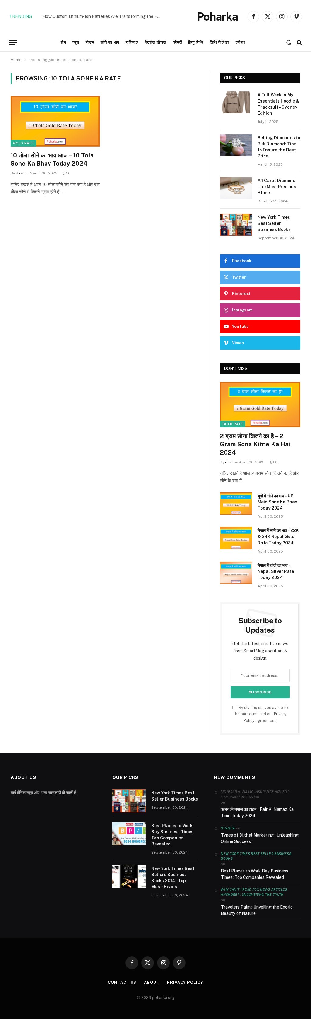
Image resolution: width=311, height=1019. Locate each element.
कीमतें (177, 42)
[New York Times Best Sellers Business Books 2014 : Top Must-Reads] (129, 876)
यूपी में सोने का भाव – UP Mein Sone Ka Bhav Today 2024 (277, 501)
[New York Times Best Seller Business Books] (236, 225)
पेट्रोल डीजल (155, 42)
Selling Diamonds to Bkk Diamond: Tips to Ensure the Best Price (279, 146)
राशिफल (132, 42)
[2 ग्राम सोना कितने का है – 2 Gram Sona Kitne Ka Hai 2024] (260, 404)
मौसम (90, 42)
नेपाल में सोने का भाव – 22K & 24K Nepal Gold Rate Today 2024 (278, 536)
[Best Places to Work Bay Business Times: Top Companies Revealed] (129, 833)
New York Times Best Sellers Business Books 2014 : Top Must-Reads (172, 877)
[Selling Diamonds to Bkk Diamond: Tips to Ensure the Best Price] (236, 145)
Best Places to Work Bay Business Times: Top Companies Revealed (173, 834)
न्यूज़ (75, 42)
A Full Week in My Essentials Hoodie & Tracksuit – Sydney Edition (278, 104)
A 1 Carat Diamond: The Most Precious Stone (277, 186)
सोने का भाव (110, 42)
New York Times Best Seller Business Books (274, 223)
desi (19, 173)
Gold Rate (23, 143)
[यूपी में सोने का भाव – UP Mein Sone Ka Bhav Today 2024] (236, 503)
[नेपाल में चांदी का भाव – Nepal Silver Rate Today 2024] (236, 573)
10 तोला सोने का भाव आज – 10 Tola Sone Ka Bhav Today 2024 (52, 159)
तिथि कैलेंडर (220, 42)
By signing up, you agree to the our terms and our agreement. (261, 714)
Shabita (228, 828)
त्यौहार (241, 42)
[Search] (299, 42)
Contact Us (122, 982)
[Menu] (13, 42)
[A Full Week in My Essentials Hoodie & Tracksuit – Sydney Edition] (236, 102)
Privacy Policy (185, 982)
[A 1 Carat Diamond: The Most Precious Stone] (236, 188)
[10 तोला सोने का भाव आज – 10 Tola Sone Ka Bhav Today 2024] (55, 121)
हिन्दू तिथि (195, 42)
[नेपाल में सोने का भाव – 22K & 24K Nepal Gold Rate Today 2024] (236, 538)
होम (63, 42)
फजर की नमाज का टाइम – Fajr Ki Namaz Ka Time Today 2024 (257, 812)
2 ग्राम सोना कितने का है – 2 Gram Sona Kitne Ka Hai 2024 (255, 444)
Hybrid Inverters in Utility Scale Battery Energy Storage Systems (103, 16)
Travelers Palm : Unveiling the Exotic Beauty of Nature (257, 910)
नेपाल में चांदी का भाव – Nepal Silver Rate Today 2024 (276, 571)
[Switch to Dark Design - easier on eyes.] (289, 42)
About (151, 982)
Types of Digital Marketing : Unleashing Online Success (260, 838)
